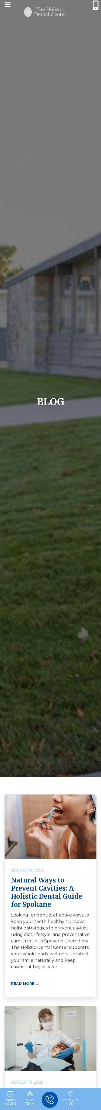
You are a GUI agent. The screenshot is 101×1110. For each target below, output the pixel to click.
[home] (45, 12)
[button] (7, 5)
